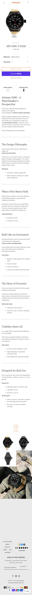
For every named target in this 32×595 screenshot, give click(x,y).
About (8, 544)
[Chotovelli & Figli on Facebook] (13, 576)
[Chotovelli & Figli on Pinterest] (16, 576)
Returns (7, 552)
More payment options (16, 78)
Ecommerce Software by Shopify (16, 582)
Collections (7, 541)
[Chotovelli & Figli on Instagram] (19, 576)
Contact (7, 547)
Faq (10, 550)
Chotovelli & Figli (20, 580)
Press (5, 550)
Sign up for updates (16, 557)
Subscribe (23, 566)
